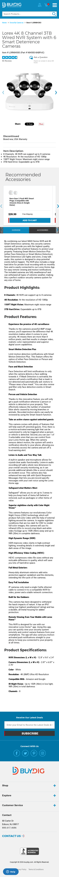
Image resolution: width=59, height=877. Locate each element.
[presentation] (3, 92)
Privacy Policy (20, 869)
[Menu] (55, 5)
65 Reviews (7, 61)
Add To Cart (30, 220)
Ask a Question (41, 57)
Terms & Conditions (36, 869)
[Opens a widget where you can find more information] (11, 872)
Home (4, 23)
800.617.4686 (9, 827)
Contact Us (11, 836)
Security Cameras (16, 23)
